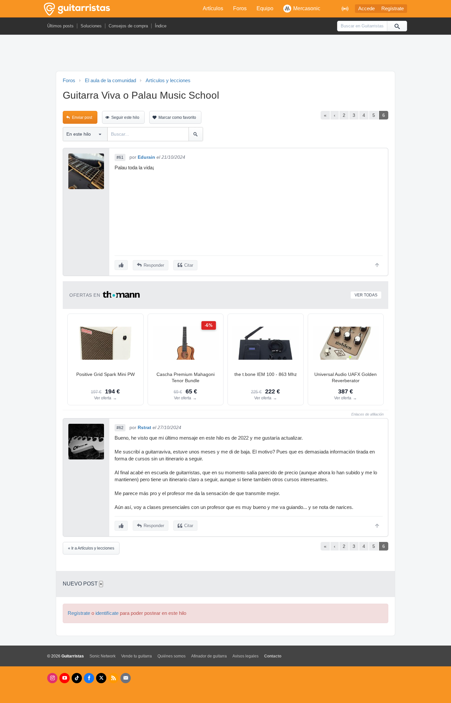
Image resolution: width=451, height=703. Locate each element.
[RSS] (113, 678)
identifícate (107, 613)
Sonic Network (102, 656)
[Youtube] (64, 678)
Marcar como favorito (177, 117)
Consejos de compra (128, 25)
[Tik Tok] (77, 678)
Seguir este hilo (125, 117)
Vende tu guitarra (136, 656)
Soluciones (91, 25)
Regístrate (392, 8)
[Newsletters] (126, 678)
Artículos (213, 8)
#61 (120, 157)
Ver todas (366, 295)
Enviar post (82, 117)
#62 (120, 427)
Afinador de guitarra (209, 656)
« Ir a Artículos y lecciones (91, 548)
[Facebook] (89, 678)
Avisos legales (245, 656)
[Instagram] (52, 678)
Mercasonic (306, 8)
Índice (160, 25)
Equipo (265, 8)
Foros (240, 8)
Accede (366, 8)
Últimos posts (60, 25)
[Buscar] (397, 26)
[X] (101, 678)
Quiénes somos (171, 656)
